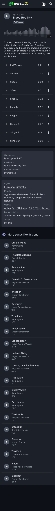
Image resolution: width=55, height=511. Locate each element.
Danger (18, 197)
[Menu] (4, 4)
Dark (42, 194)
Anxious (38, 197)
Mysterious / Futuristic (28, 194)
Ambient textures (13, 215)
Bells (36, 215)
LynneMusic (10, 173)
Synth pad (28, 215)
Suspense (28, 197)
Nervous (8, 200)
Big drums (45, 215)
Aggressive (10, 194)
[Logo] (18, 3)
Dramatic (8, 197)
